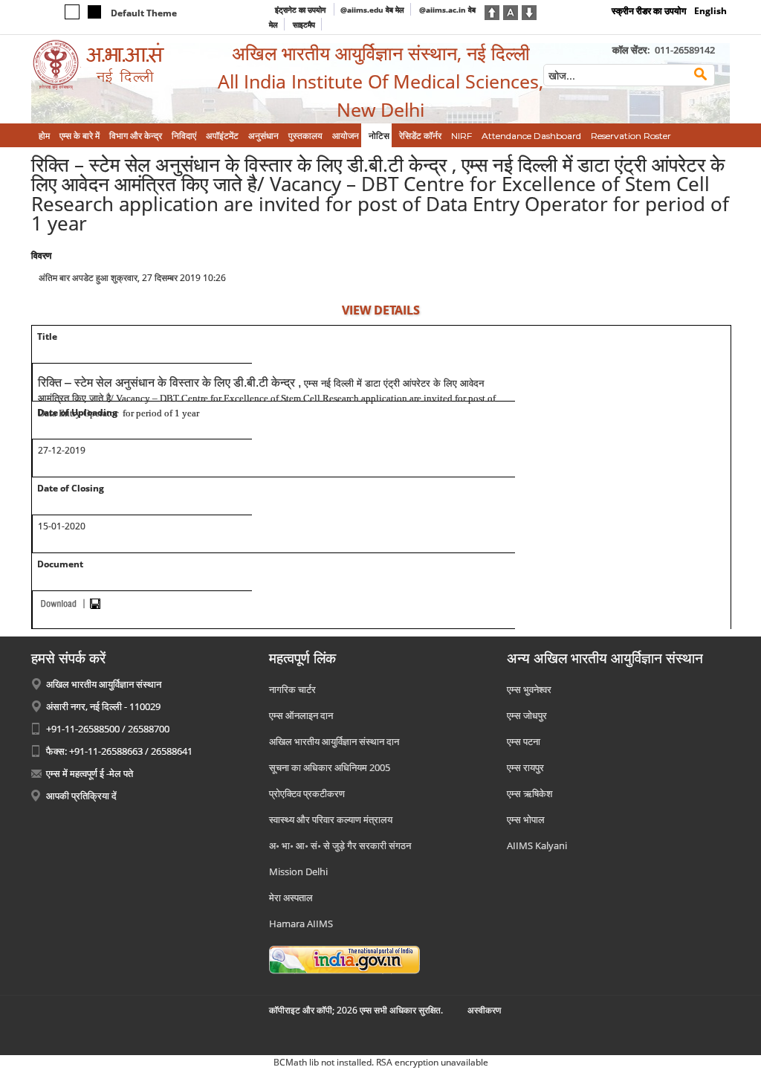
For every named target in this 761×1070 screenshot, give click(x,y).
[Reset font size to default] (510, 11)
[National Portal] (344, 958)
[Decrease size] (529, 11)
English (710, 10)
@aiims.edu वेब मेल (372, 9)
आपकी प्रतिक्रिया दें (81, 795)
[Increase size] (492, 11)
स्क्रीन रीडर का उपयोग (649, 10)
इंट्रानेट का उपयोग (301, 9)
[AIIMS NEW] (113, 65)
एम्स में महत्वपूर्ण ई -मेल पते (89, 773)
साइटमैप (304, 24)
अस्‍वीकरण (484, 1010)
